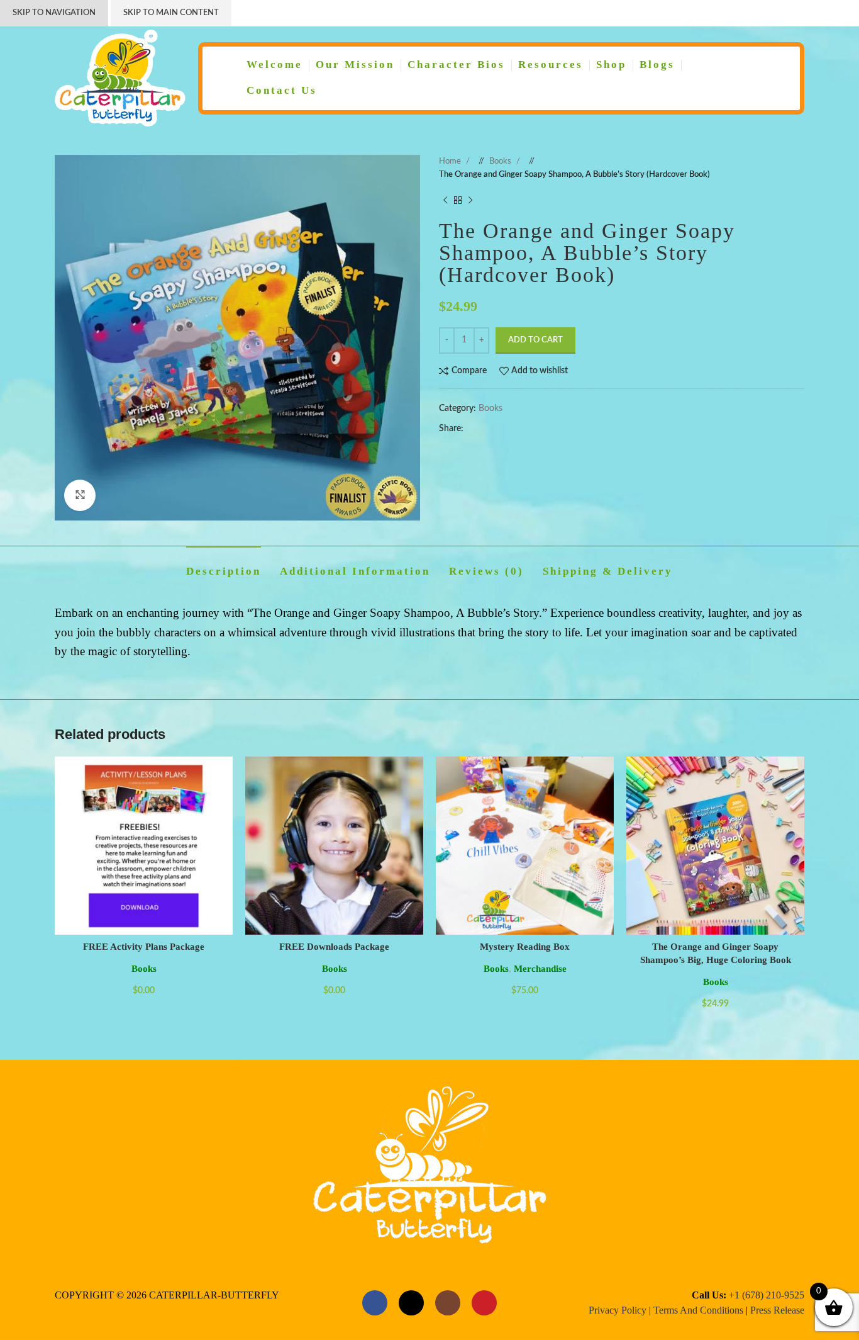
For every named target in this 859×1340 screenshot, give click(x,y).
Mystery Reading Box (525, 947)
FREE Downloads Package (334, 947)
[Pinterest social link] (498, 429)
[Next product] (470, 200)
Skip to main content (171, 13)
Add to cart (535, 340)
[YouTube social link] (484, 1302)
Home (451, 161)
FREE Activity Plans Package (143, 947)
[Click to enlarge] (80, 495)
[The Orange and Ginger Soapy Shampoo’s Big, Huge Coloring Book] (715, 846)
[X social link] (485, 429)
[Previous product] (445, 200)
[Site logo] (120, 78)
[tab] (223, 565)
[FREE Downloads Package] (334, 846)
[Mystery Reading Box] (525, 846)
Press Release (777, 1310)
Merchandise (540, 969)
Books (501, 161)
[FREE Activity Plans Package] (144, 846)
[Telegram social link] (523, 429)
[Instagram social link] (447, 1302)
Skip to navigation (54, 13)
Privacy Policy (617, 1310)
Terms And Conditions (698, 1310)
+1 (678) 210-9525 (766, 1295)
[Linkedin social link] (510, 429)
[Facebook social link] (473, 429)
